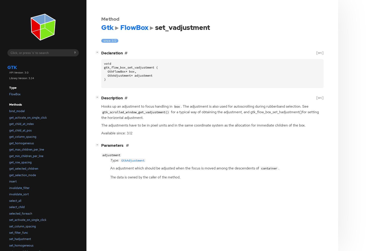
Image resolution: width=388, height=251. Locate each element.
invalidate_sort (19, 194)
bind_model (17, 111)
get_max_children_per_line (26, 149)
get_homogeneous (21, 143)
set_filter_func (18, 233)
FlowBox (14, 94)
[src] (320, 52)
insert (13, 181)
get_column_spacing (22, 137)
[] (98, 52)
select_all (15, 201)
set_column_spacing (22, 226)
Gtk (12, 67)
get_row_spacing (20, 162)
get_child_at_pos (20, 130)
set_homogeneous (21, 245)
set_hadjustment (20, 239)
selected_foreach (20, 213)
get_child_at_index (21, 124)
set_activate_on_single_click (27, 220)
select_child (17, 207)
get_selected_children (23, 169)
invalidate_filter (19, 188)
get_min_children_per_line (26, 156)
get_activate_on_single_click (28, 118)
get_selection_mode (22, 175)
